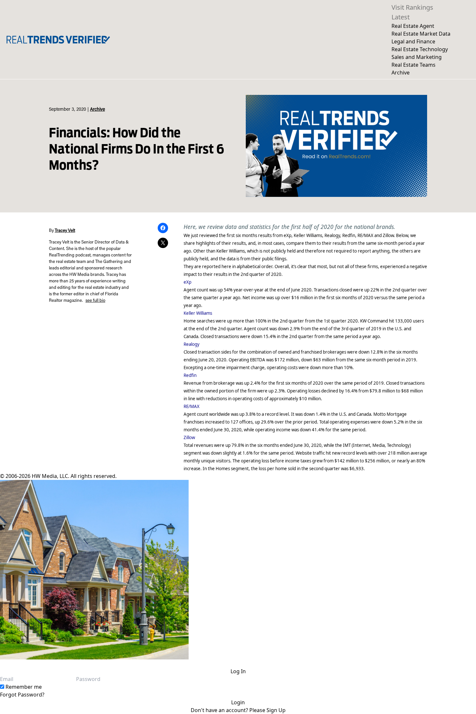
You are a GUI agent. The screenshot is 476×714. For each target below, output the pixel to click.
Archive (400, 72)
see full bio (95, 301)
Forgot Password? (22, 694)
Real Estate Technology (419, 49)
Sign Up (276, 710)
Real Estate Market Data (420, 33)
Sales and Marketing (416, 57)
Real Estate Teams (413, 64)
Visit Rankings (412, 7)
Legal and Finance (413, 41)
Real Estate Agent (412, 25)
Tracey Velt (65, 231)
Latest (400, 17)
